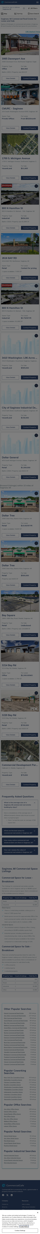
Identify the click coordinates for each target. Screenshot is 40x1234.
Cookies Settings (20, 1230)
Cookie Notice (24, 1226)
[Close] (38, 1212)
